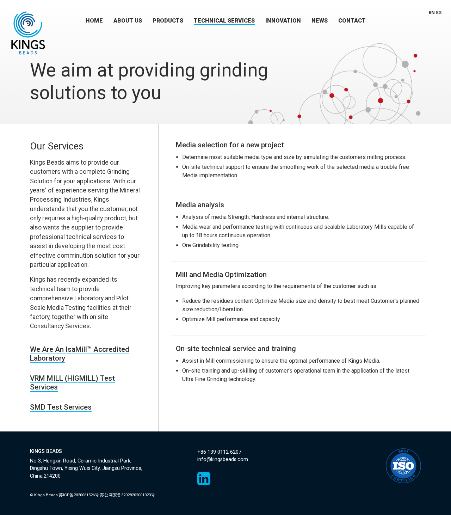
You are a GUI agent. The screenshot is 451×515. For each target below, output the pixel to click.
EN (431, 12)
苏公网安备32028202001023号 (127, 494)
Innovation (283, 20)
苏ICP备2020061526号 (79, 494)
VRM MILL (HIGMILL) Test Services (72, 382)
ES (439, 12)
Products (168, 20)
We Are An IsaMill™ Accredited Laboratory (79, 353)
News (319, 20)
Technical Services (224, 20)
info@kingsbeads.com (222, 459)
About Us (127, 20)
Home (94, 20)
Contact (352, 20)
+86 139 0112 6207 (219, 452)
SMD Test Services (61, 407)
